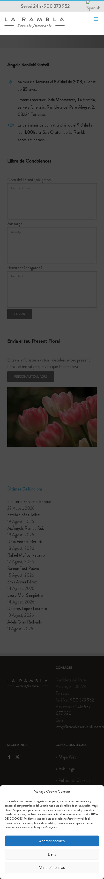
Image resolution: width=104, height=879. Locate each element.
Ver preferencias (52, 867)
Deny (52, 854)
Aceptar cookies (52, 841)
